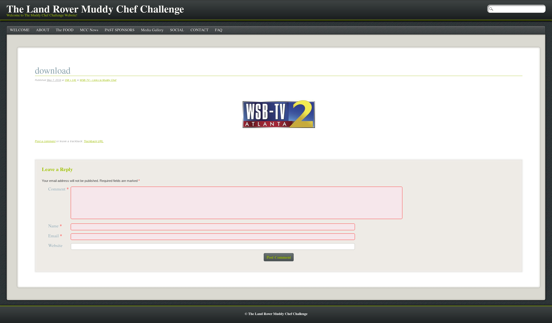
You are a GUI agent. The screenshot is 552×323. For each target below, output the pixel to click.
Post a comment (45, 141)
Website (55, 245)
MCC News (89, 29)
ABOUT (42, 29)
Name (55, 226)
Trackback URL (94, 141)
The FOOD (65, 29)
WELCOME (20, 29)
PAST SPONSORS (120, 29)
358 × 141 (70, 80)
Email (55, 235)
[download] (278, 133)
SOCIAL (177, 29)
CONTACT (200, 29)
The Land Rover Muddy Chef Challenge (95, 8)
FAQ (218, 29)
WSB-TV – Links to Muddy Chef (98, 80)
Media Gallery (152, 29)
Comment (58, 189)
